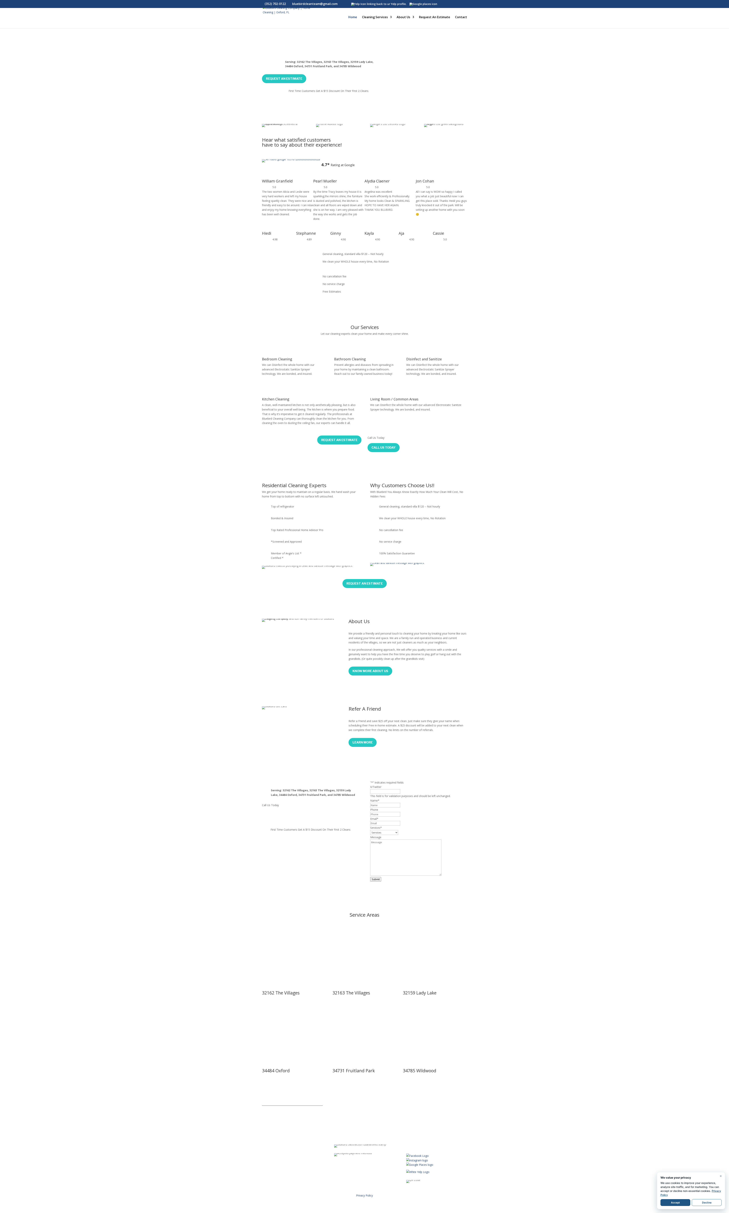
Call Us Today (384, 447)
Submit (376, 879)
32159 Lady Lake (419, 993)
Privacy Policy (364, 1195)
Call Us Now (276, 817)
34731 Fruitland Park (353, 1071)
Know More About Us (370, 671)
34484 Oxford (276, 1071)
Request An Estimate (434, 17)
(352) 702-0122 (275, 4)
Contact (461, 17)
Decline (707, 1202)
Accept (675, 1202)
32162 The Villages (281, 993)
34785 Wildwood (419, 1071)
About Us (403, 17)
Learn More (363, 742)
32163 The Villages (351, 993)
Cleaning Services (375, 17)
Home (352, 17)
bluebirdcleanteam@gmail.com (432, 1132)
